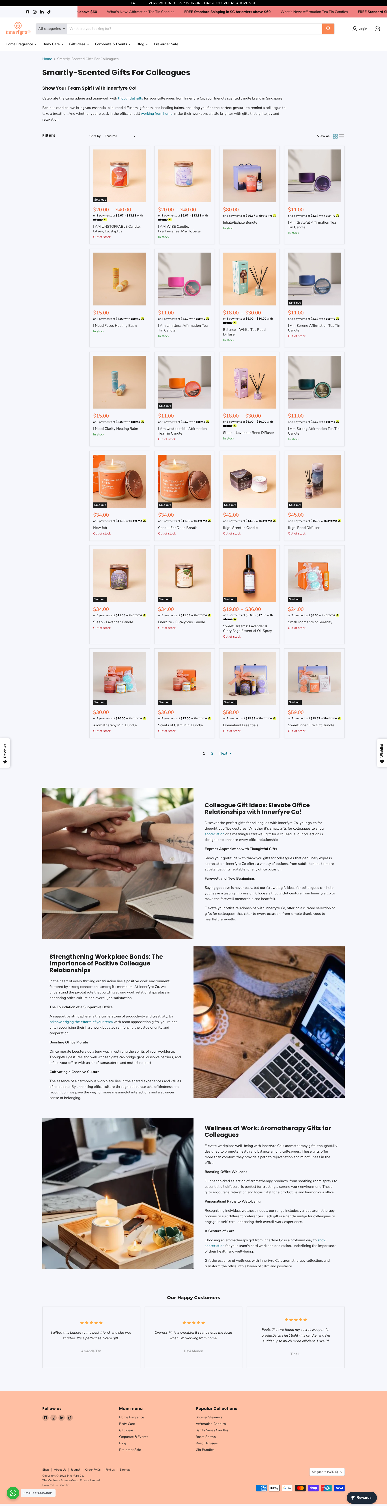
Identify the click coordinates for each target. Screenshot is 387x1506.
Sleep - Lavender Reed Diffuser (248, 432)
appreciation (214, 834)
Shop (45, 1470)
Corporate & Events (111, 44)
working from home (156, 113)
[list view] (341, 136)
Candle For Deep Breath (177, 527)
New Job (100, 527)
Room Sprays (206, 1437)
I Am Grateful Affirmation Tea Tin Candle (312, 225)
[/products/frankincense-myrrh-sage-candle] (184, 175)
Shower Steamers (209, 1417)
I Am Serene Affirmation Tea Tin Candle (314, 328)
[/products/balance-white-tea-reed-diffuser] (249, 279)
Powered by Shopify (55, 1485)
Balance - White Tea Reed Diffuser (244, 332)
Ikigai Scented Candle (240, 527)
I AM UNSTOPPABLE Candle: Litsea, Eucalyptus (117, 229)
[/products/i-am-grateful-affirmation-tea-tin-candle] (314, 175)
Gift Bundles (205, 1450)
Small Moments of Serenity (310, 622)
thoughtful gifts (130, 98)
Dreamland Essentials (240, 725)
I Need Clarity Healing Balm (115, 428)
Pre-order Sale (166, 44)
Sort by (95, 136)
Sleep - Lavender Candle (113, 622)
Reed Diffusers (207, 1443)
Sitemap (125, 1470)
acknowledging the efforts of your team (81, 1021)
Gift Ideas (77, 44)
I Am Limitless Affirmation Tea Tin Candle (183, 328)
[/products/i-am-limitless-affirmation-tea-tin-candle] (184, 279)
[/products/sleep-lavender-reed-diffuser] (249, 382)
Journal (75, 1470)
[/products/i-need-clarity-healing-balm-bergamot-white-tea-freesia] (119, 382)
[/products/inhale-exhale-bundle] (249, 175)
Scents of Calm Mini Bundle (180, 725)
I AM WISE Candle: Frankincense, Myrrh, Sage (179, 229)
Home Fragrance (20, 44)
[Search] (328, 29)
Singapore (325, 1472)
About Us (60, 1470)
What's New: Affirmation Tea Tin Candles (199, 11)
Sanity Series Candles (212, 1430)
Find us (110, 1470)
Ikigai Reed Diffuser (304, 527)
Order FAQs (93, 1470)
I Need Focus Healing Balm (115, 325)
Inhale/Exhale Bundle (240, 222)
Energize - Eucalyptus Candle (181, 622)
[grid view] (335, 136)
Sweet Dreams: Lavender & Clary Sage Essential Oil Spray (247, 628)
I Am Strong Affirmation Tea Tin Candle (314, 431)
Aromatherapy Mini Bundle (115, 725)
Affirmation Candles (211, 1424)
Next (223, 753)
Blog (141, 44)
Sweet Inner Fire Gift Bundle (311, 725)
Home (47, 59)
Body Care (52, 44)
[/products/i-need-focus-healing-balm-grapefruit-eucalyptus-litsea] (119, 279)
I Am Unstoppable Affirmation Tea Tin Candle (182, 431)
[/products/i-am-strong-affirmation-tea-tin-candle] (314, 382)
